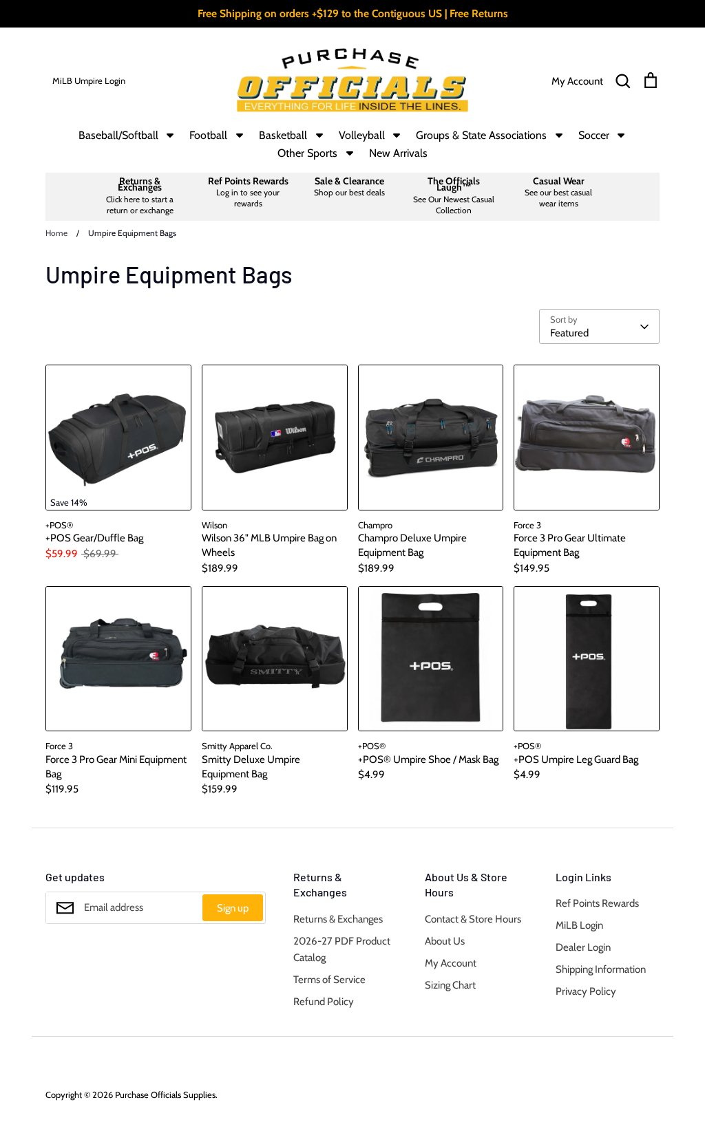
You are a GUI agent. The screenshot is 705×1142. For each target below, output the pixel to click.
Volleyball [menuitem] (362, 135)
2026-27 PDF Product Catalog (341, 949)
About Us (445, 941)
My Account (450, 963)
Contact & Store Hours (473, 919)
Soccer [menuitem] (593, 135)
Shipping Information (601, 969)
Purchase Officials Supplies (165, 1094)
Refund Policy (323, 1001)
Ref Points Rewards (597, 903)
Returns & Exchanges (338, 919)
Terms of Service (329, 979)
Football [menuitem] (208, 135)
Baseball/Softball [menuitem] (118, 135)
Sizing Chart (450, 985)
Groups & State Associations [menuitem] (481, 135)
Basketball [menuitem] (283, 135)
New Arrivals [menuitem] (398, 153)
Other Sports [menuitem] (307, 153)
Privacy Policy (586, 991)
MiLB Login (579, 925)
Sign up (233, 908)
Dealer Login (583, 947)
